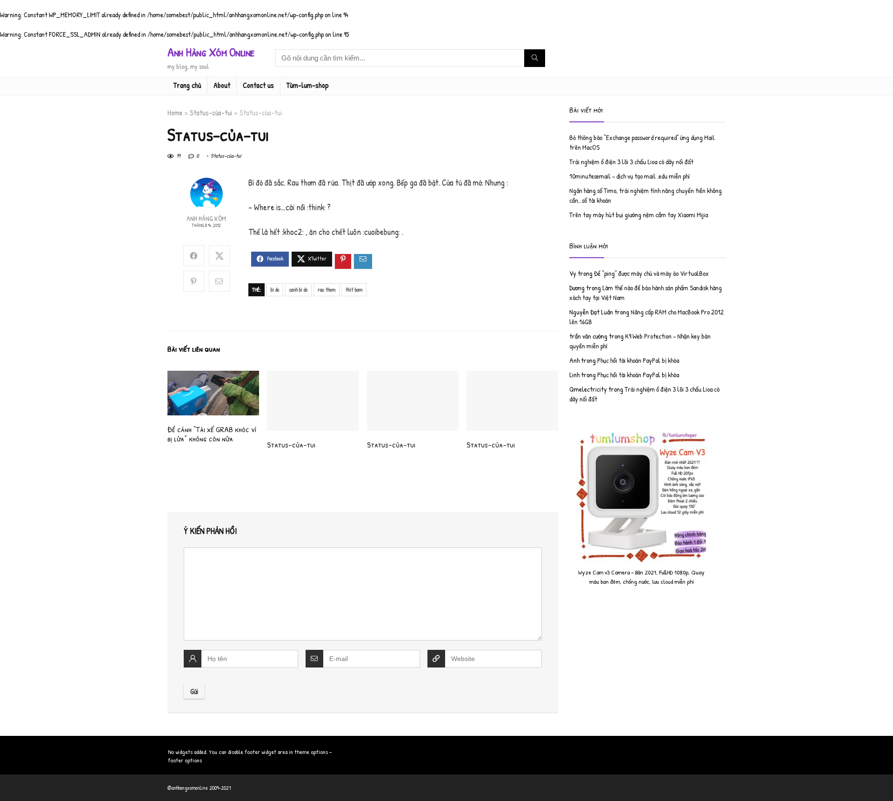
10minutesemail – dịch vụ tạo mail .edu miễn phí (629, 176)
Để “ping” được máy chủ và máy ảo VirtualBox (651, 273)
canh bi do (298, 290)
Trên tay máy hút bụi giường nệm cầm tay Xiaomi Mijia (638, 215)
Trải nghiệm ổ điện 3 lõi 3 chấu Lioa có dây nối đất (631, 162)
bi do (275, 290)
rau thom (326, 290)
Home (174, 112)
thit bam (354, 290)
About (221, 85)
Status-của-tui (211, 112)
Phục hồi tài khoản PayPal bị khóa (638, 360)
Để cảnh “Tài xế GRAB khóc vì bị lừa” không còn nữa (211, 434)
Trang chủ (187, 85)
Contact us (258, 85)
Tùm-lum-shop (308, 85)
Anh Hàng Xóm (206, 218)
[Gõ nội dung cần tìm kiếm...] (534, 58)
